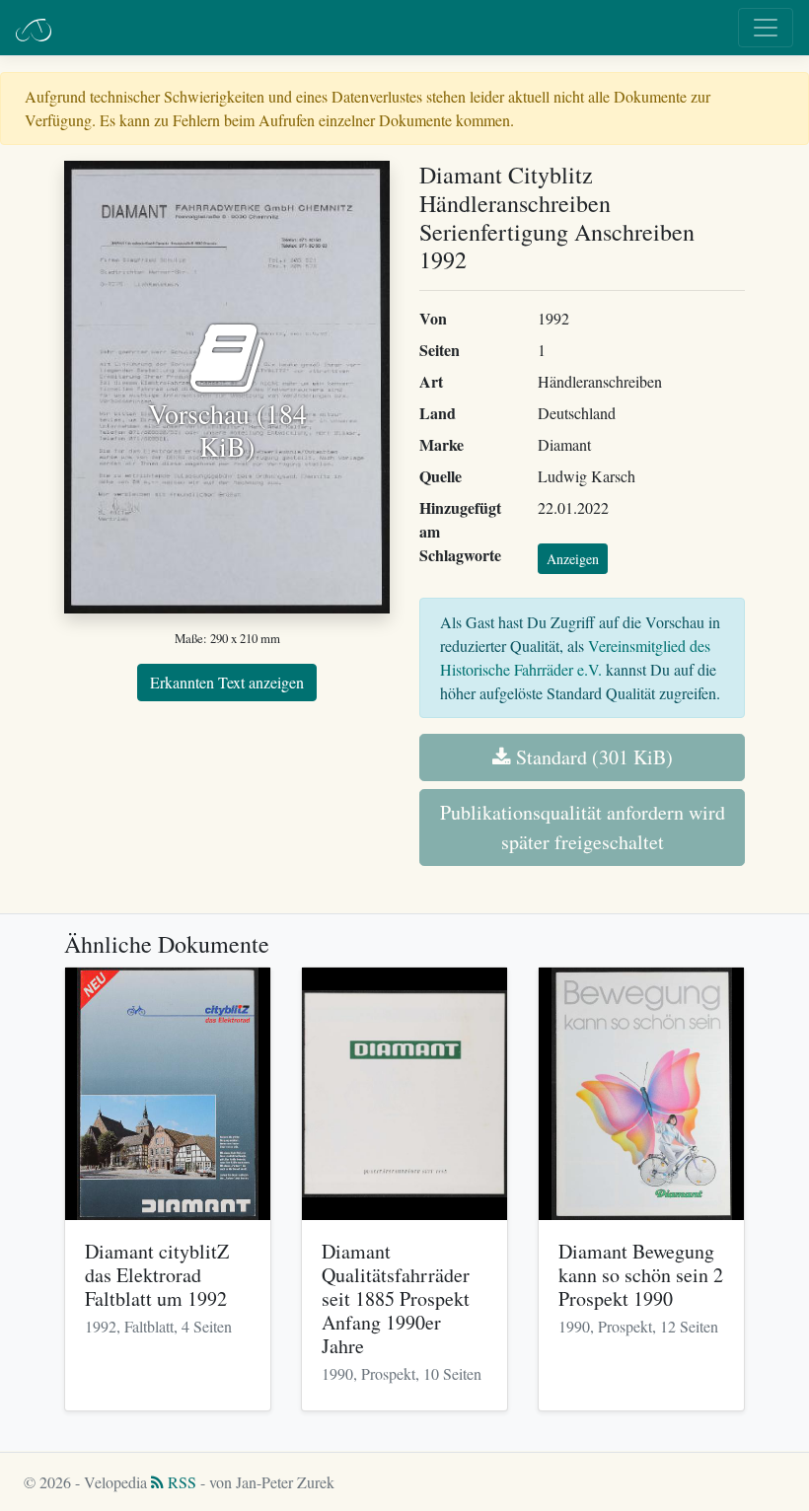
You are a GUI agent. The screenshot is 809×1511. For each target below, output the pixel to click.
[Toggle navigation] (765, 27)
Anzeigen (573, 558)
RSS (180, 1482)
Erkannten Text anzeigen (227, 682)
